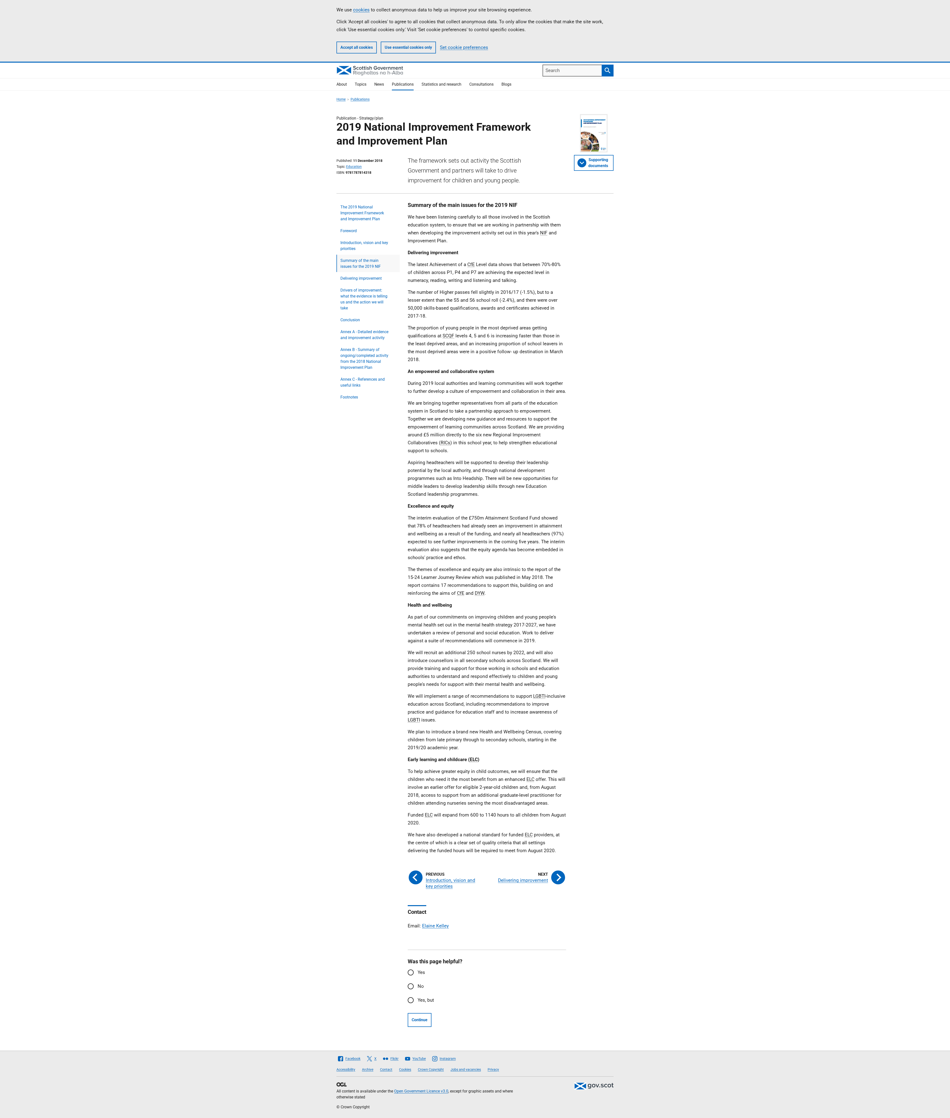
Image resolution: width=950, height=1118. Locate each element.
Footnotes (349, 397)
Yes (421, 972)
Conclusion (350, 320)
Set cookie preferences (464, 47)
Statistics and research (441, 84)
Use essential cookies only (408, 47)
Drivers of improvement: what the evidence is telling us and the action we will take (363, 299)
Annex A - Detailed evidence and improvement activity (364, 334)
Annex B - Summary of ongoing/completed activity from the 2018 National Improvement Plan (364, 358)
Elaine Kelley (435, 926)
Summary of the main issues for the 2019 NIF (360, 263)
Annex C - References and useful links (362, 382)
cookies (361, 10)
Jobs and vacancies (466, 1069)
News (379, 84)
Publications (403, 84)
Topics (360, 84)
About (341, 84)
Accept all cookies (356, 47)
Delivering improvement (361, 278)
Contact (386, 1069)
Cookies (405, 1069)
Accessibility (345, 1069)
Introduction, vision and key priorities (364, 245)
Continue (420, 1020)
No (421, 986)
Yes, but (426, 1000)
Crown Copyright (431, 1069)
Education (354, 167)
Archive (367, 1069)
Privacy (493, 1069)
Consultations (481, 84)
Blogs (506, 84)
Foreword (348, 230)
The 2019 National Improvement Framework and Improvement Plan (362, 213)
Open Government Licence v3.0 (421, 1091)
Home (341, 99)
